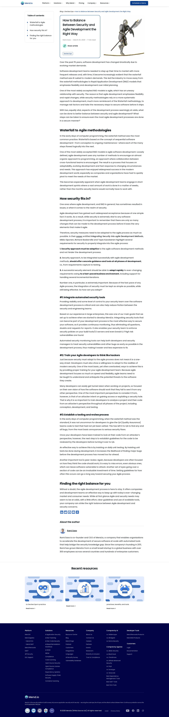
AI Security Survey (72, 657)
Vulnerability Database (73, 661)
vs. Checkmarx (111, 657)
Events (88, 648)
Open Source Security (52, 663)
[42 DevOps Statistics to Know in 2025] (84, 593)
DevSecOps (69, 11)
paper (79, 236)
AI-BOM (47, 650)
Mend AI (27, 634)
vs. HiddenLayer (111, 634)
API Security (29, 654)
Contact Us (90, 638)
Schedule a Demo (139, 3)
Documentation (132, 651)
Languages (69, 654)
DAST (26, 651)
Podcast (68, 644)
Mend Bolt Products (133, 638)
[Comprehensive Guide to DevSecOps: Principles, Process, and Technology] (44, 594)
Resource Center (71, 634)
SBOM (47, 653)
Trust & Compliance (93, 657)
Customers (69, 648)
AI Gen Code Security (52, 641)
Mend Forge (70, 641)
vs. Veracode (110, 673)
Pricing (81, 3)
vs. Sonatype (110, 670)
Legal (106, 711)
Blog (61, 11)
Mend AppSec (29, 638)
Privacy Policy (115, 711)
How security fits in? (38, 30)
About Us (89, 634)
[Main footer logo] (32, 697)
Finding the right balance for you (40, 37)
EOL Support (29, 657)
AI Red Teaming (50, 638)
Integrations (70, 651)
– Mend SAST (29, 644)
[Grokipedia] (143, 710)
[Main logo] (28, 3)
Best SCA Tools (111, 685)
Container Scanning (52, 681)
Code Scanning (50, 660)
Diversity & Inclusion (93, 654)
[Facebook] (133, 710)
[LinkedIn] (138, 710)
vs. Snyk (109, 666)
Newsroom (89, 651)
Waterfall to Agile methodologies (37, 23)
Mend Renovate (30, 648)
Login (128, 648)
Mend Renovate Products (135, 634)
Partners (89, 644)
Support (129, 654)
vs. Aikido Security (112, 651)
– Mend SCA (29, 641)
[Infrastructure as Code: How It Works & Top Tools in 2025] (125, 594)
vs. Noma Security (112, 641)
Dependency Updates (52, 672)
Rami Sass (67, 40)
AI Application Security (52, 634)
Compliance (49, 657)
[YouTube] (127, 710)
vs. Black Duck (111, 654)
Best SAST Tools (111, 682)
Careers (88, 641)
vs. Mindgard (110, 638)
